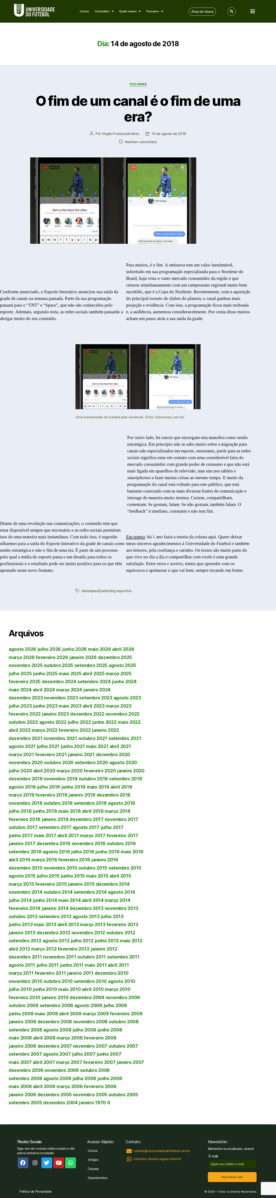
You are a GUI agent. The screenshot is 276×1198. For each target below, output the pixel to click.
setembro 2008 (25, 1030)
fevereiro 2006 (100, 1086)
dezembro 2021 (25, 738)
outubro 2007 (123, 1046)
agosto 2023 (127, 697)
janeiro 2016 (104, 859)
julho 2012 (82, 940)
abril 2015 (120, 876)
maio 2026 (99, 649)
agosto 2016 (56, 851)
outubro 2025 (58, 665)
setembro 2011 (123, 957)
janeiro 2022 (105, 730)
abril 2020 (44, 770)
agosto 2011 (22, 965)
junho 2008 (109, 1030)
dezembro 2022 (87, 714)
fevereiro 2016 (74, 859)
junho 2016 (107, 851)
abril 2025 (93, 673)
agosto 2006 (57, 1078)
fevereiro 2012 (73, 949)
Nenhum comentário (141, 142)
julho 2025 (20, 673)
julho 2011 (47, 965)
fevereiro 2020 (100, 770)
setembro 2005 (25, 1102)
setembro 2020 (91, 762)
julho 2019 (48, 787)
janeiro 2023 (55, 714)
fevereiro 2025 (25, 681)
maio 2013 (45, 924)
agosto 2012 (55, 940)
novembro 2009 (123, 997)
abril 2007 (44, 1062)
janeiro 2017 (22, 843)
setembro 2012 (25, 940)
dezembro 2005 (55, 1094)
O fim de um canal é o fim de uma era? (138, 108)
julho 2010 (20, 989)
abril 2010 (93, 989)
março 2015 (21, 884)
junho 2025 (45, 673)
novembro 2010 (25, 981)
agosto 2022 (53, 722)
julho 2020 (20, 770)
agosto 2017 (86, 827)
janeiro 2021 (81, 754)
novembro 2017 (121, 819)
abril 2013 (68, 924)
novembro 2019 (61, 778)
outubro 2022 (23, 722)
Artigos (93, 1159)
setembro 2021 (124, 738)
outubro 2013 (23, 916)
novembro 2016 (89, 843)
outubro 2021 (92, 738)
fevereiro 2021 (51, 754)
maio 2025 (70, 673)
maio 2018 (69, 811)
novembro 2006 (61, 1070)
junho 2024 (124, 681)
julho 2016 (82, 851)
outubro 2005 (123, 1094)
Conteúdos (102, 11)
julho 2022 (79, 722)
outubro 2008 (124, 1021)
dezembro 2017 (87, 819)
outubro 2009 (23, 1005)
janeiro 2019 (81, 795)
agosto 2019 (22, 787)
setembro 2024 (94, 681)
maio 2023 (70, 706)
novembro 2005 (90, 1094)
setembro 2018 (90, 803)
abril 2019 (121, 787)
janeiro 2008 (22, 1046)
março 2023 (118, 706)
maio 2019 (98, 787)
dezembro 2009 (87, 997)
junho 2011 (71, 965)
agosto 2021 (22, 746)
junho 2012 (107, 940)
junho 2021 (73, 746)
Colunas (138, 84)
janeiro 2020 (130, 770)
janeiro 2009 (22, 1021)
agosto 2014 (121, 892)
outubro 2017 (23, 827)
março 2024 (69, 689)
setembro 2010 (90, 981)
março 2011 (21, 973)
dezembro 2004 (60, 1102)
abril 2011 (118, 965)
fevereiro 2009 (126, 1013)
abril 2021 (120, 746)
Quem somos (127, 11)
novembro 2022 (123, 714)
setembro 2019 (125, 778)
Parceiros (152, 11)
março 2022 (44, 730)
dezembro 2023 (26, 697)
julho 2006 (84, 1078)
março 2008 (69, 1038)
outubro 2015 (92, 868)
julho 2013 (112, 916)
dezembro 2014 (113, 884)
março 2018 (117, 811)
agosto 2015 (22, 876)
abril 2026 (123, 649)
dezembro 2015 (25, 868)
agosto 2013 (86, 916)
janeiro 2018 (55, 819)
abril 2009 (70, 1013)
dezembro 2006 (26, 1070)
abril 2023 (93, 706)
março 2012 (43, 949)
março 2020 (69, 770)
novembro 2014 (25, 892)
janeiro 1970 (92, 1102)
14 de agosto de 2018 (168, 134)
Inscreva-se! (232, 1177)
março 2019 (21, 795)
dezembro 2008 (55, 1021)
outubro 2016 (121, 843)
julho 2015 (48, 876)
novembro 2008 (90, 1021)
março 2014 (117, 900)
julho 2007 (83, 1054)
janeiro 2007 (130, 1062)
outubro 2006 (95, 1070)
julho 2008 (84, 1030)
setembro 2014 (90, 892)
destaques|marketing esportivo (107, 591)
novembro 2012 (88, 932)
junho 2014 (45, 900)
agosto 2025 (122, 665)
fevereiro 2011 (50, 973)
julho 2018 (20, 811)
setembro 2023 (95, 697)
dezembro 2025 (115, 657)
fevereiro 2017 (122, 835)
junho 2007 (109, 1054)
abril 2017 (68, 835)
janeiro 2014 (55, 908)
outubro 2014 (58, 892)
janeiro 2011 (80, 973)
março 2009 (96, 1013)
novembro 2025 (26, 665)
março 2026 (21, 657)
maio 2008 (20, 1038)
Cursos (84, 11)
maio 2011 (96, 965)
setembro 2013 (55, 916)
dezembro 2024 (59, 681)
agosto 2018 (121, 803)
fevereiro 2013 (122, 924)
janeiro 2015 (81, 884)
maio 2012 (131, 940)
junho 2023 (45, 706)
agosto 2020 (123, 762)
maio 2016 (132, 851)
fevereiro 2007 (99, 1062)
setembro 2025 (91, 665)
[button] (202, 12)
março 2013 (92, 924)
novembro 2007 (90, 1046)
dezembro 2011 (25, 957)
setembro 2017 (55, 827)
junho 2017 (21, 835)
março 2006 (69, 1086)
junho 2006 (109, 1078)
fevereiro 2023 (25, 714)
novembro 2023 (61, 697)
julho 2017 (112, 827)
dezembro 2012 (54, 932)
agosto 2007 (57, 1054)
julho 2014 (20, 900)
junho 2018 (45, 811)
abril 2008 (44, 1038)
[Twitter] (46, 1162)
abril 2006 (44, 1086)
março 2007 (69, 1062)
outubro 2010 (58, 981)
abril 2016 (19, 859)
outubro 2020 (59, 762)
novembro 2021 (60, 738)
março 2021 (21, 754)
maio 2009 (46, 1013)
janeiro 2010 (55, 997)
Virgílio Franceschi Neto (120, 134)
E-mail (214, 1156)
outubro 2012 (120, 932)
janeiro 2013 (22, 932)
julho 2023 (20, 706)
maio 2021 (97, 746)
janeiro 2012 (104, 949)
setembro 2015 (124, 868)
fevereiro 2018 (24, 819)
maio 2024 (20, 689)
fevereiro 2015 (51, 884)
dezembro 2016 (54, 843)
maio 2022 (129, 722)
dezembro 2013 (87, 908)
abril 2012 (19, 949)
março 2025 (118, 673)
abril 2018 (93, 811)
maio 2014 (69, 900)
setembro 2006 (25, 1078)
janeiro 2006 (22, 1094)
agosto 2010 (121, 981)
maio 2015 (97, 876)
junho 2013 (21, 924)
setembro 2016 (25, 851)
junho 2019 (73, 787)
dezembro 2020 (113, 754)
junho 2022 (104, 722)
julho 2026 (49, 649)
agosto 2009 (88, 1005)
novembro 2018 (25, 803)
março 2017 (92, 835)
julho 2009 (115, 1005)
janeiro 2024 (97, 689)
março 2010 (117, 989)
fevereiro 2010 (24, 997)
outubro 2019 (93, 778)
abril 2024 (44, 689)
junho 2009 (21, 1013)
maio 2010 (69, 989)
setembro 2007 (25, 1054)
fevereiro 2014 (24, 908)
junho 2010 (45, 989)
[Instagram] (35, 1162)
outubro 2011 (91, 957)
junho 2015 (73, 876)
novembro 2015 (60, 868)
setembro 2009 (56, 1005)
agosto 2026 (22, 649)
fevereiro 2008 (100, 1038)
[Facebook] (23, 1162)
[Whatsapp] (70, 1162)
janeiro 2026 (83, 657)
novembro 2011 (59, 957)
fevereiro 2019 (51, 795)
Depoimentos (98, 1178)
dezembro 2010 (112, 973)
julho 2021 (48, 746)
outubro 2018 (58, 803)
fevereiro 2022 (75, 730)
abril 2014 (93, 900)
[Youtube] (58, 1162)
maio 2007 (20, 1062)
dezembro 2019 (26, 778)
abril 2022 (19, 730)
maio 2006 (20, 1086)
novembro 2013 (121, 908)
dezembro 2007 (55, 1046)
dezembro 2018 (114, 795)
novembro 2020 (26, 762)
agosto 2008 (57, 1030)
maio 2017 (45, 835)
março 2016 (44, 859)
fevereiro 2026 (52, 657)
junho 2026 (74, 649)
